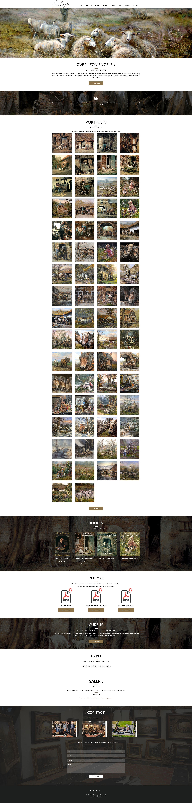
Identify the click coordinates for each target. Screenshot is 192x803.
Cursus (113, 5)
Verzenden (96, 776)
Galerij (127, 5)
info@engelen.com (108, 698)
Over (80, 5)
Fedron (99, 796)
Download (67, 610)
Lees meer (97, 83)
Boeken (97, 5)
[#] (90, 791)
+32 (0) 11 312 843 (91, 698)
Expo (120, 5)
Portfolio (89, 5)
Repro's (105, 5)
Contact (135, 5)
